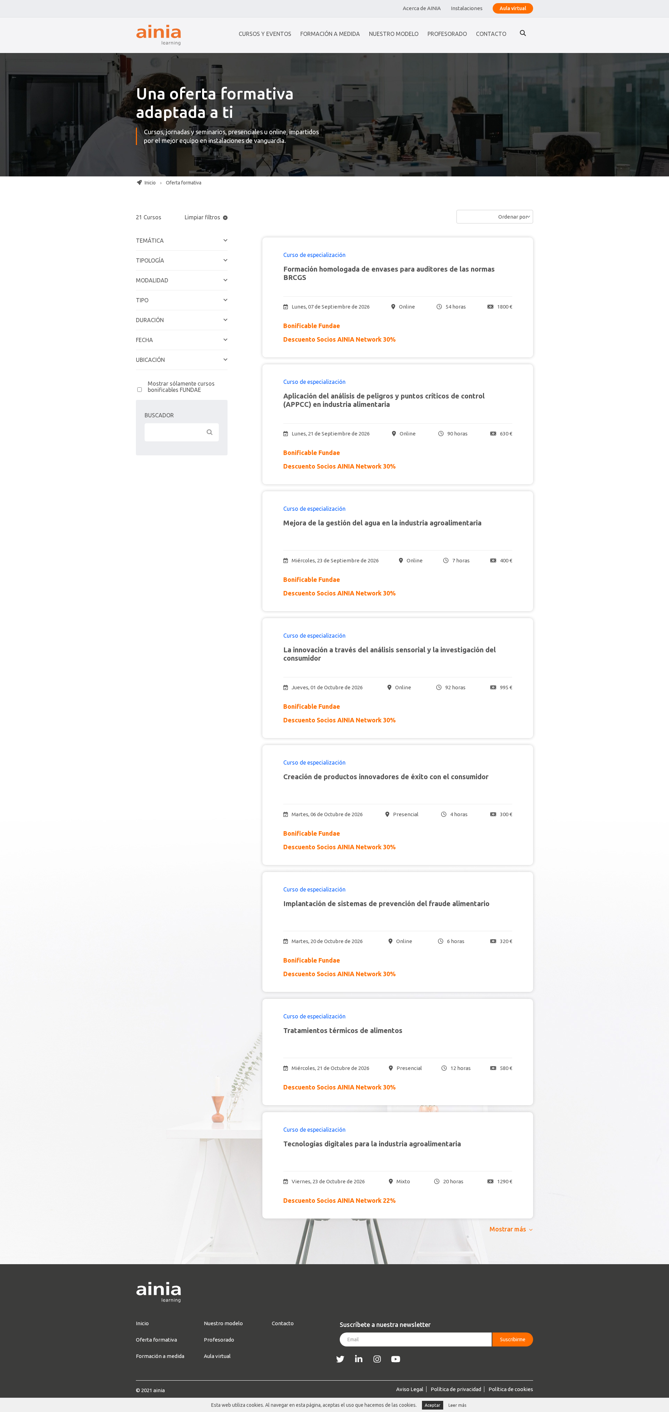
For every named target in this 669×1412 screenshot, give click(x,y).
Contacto (491, 34)
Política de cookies (511, 1389)
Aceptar (432, 1405)
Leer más (457, 1405)
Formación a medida (330, 34)
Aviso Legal (409, 1389)
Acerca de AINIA (422, 8)
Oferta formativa (156, 1340)
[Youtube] (395, 1359)
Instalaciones (467, 8)
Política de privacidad (456, 1389)
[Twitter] (340, 1359)
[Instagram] (377, 1359)
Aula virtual (513, 8)
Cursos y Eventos (265, 34)
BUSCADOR (159, 415)
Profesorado (447, 34)
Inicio (150, 182)
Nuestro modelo (393, 34)
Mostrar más (508, 1228)
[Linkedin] (358, 1359)
